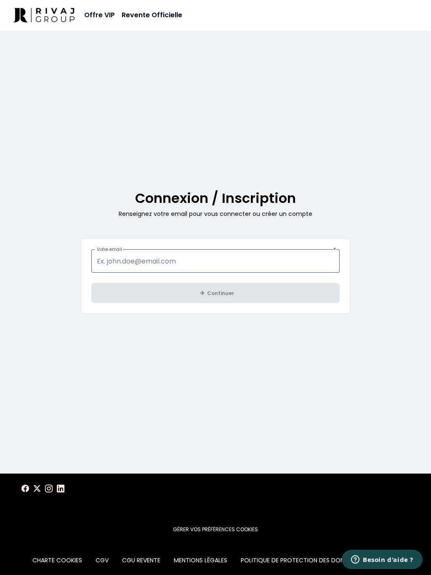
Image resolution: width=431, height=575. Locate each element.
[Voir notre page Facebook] (25, 489)
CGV (102, 560)
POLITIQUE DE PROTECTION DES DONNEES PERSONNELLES (320, 560)
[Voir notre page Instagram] (49, 489)
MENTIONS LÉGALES (200, 560)
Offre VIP (99, 15)
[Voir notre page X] (37, 489)
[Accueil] (43, 15)
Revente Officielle (152, 15)
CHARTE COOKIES (57, 560)
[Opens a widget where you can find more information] (382, 560)
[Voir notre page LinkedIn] (61, 489)
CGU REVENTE (141, 560)
